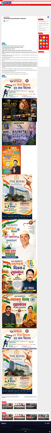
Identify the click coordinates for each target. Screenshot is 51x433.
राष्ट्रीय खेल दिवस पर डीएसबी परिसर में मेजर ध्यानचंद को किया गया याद (14, 0)
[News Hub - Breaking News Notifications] (49, 431)
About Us (40, 426)
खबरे (5, 405)
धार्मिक (6, 405)
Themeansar (12, 426)
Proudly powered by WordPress (4, 426)
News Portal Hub (28, 429)
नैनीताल (18, 405)
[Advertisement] (25, 10)
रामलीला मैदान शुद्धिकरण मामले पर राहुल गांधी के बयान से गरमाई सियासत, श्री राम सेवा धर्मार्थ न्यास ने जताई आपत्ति (19, 407)
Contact (48, 426)
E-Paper (38, 426)
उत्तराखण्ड (3, 405)
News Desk (7, 20)
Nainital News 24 (26, 428)
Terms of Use (46, 426)
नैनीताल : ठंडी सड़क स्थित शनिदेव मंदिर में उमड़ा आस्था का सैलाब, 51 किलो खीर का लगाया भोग (7, 407)
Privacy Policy (43, 426)
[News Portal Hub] (25, 431)
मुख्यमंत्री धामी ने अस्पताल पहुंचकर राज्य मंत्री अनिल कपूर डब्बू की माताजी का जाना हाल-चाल (28, 0)
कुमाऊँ (4, 405)
